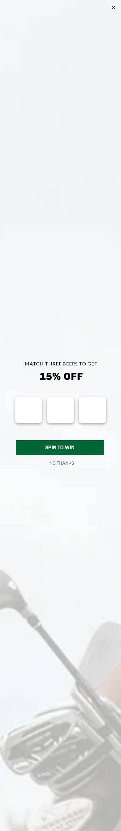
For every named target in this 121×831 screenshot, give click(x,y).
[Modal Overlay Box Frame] (60, 415)
